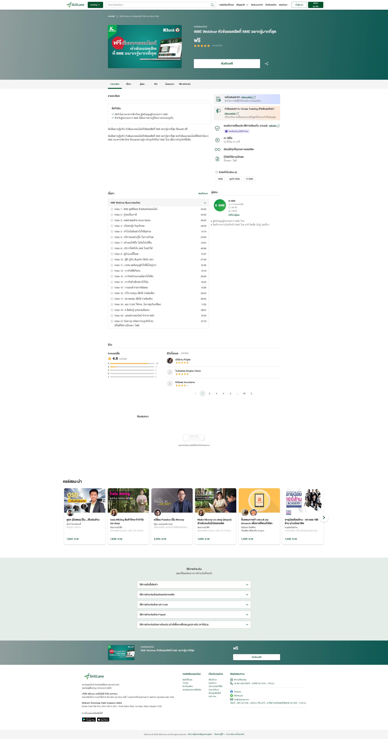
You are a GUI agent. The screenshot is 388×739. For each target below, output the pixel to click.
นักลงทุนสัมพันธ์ (215, 693)
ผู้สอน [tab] (142, 84)
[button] (221, 179)
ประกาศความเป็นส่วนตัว (235, 734)
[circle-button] (323, 517)
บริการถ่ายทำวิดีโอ (215, 686)
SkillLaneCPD (257, 5)
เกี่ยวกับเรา (213, 680)
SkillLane (237, 692)
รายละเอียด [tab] (114, 84)
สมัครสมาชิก (315, 5)
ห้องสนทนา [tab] (169, 84)
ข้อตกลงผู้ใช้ (219, 734)
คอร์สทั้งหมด (187, 680)
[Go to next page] (251, 393)
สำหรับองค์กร (271, 5)
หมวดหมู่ (93, 5)
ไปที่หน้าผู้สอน (234, 215)
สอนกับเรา (283, 5)
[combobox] (161, 5)
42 (244, 393)
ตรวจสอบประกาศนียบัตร (192, 690)
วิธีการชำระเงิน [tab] (185, 84)
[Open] (212, 5)
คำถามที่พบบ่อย (240, 680)
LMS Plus (212, 696)
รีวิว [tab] (155, 84)
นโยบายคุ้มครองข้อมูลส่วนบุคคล (200, 734)
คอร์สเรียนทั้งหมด (226, 5)
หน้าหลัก (111, 16)
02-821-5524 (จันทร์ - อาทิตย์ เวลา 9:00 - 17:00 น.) (254, 683)
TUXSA (186, 683)
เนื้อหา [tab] (128, 84)
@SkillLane (238, 696)
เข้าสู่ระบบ (299, 5)
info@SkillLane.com (241, 699)
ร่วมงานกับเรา (214, 690)
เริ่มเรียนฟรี (227, 63)
